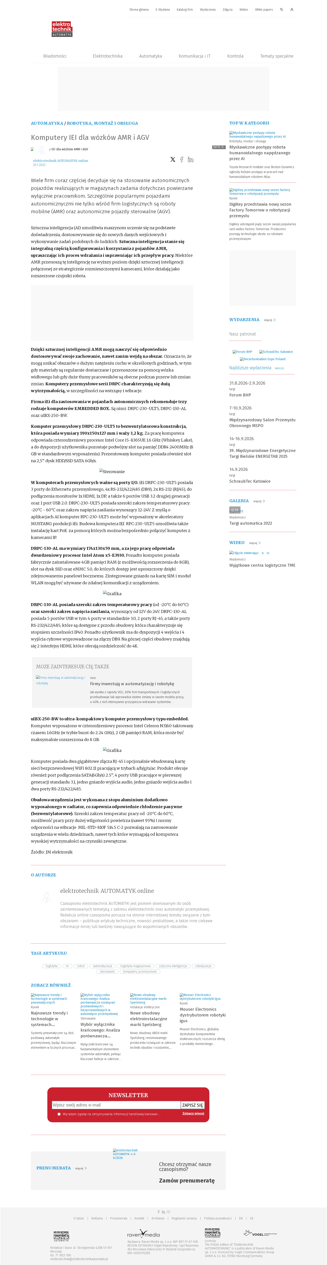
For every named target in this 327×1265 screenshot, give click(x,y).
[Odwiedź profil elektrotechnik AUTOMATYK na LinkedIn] (163, 1212)
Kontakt (139, 1218)
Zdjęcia (227, 10)
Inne (93, 678)
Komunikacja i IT (194, 56)
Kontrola (235, 56)
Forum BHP (240, 395)
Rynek (35, 1007)
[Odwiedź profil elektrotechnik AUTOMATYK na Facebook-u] (158, 1212)
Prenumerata (118, 1218)
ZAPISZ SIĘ (192, 1105)
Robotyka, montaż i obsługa (102, 123)
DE (252, 1218)
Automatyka (150, 56)
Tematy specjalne (276, 56)
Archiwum (157, 1218)
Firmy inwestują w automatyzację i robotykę (132, 683)
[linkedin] (190, 159)
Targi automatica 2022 (250, 523)
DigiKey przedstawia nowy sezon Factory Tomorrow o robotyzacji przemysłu (260, 210)
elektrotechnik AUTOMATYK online (60, 161)
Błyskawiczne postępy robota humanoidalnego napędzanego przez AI (259, 153)
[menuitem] (139, 10)
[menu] (163, 10)
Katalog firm (185, 10)
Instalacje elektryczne (145, 1007)
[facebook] (181, 159)
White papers (264, 10)
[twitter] (173, 159)
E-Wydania (163, 10)
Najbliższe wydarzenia (256, 367)
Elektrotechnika (108, 56)
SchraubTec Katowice (249, 481)
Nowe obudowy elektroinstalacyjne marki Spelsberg (148, 1018)
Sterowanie (88, 1018)
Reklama (97, 1218)
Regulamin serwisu (184, 1218)
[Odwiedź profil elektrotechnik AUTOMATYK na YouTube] (168, 1212)
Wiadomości (55, 56)
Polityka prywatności (218, 1218)
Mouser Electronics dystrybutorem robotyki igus (203, 1015)
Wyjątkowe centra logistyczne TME (262, 565)
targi (232, 389)
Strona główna (139, 10)
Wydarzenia (208, 10)
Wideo (244, 10)
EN (241, 1218)
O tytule (78, 1218)
